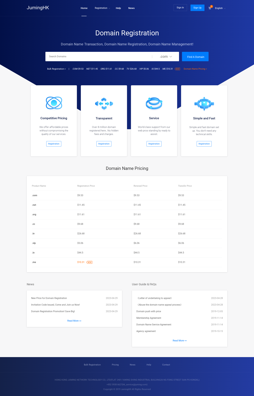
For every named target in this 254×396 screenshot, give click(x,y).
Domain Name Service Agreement (153, 324)
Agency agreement (146, 331)
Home (84, 8)
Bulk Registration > (56, 69)
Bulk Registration (92, 364)
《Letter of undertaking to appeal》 (154, 298)
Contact (166, 364)
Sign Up (197, 7)
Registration (101, 8)
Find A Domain (195, 56)
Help (118, 8)
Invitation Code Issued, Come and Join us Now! (55, 304)
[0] (209, 8)
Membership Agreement (148, 318)
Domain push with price (148, 311)
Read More (73, 320)
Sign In (180, 7)
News (131, 8)
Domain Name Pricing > (195, 69)
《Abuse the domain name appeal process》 (159, 304)
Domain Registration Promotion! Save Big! (53, 311)
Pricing (115, 364)
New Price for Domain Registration (49, 298)
